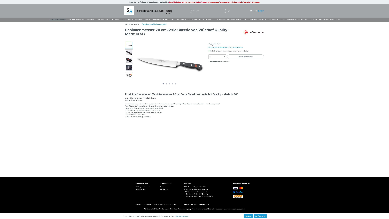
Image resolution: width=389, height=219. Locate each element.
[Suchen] (228, 11)
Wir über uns (164, 189)
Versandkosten (197, 209)
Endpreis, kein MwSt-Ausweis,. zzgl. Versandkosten (225, 47)
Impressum (188, 204)
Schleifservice (140, 189)
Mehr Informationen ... (182, 216)
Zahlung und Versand (143, 187)
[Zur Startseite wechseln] (148, 10)
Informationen (166, 183)
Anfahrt (162, 187)
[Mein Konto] (251, 11)
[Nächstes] (202, 63)
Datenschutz (204, 204)
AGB (196, 204)
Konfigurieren (260, 216)
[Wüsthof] (254, 32)
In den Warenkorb (245, 57)
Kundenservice (142, 183)
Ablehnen (248, 216)
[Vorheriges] (136, 63)
